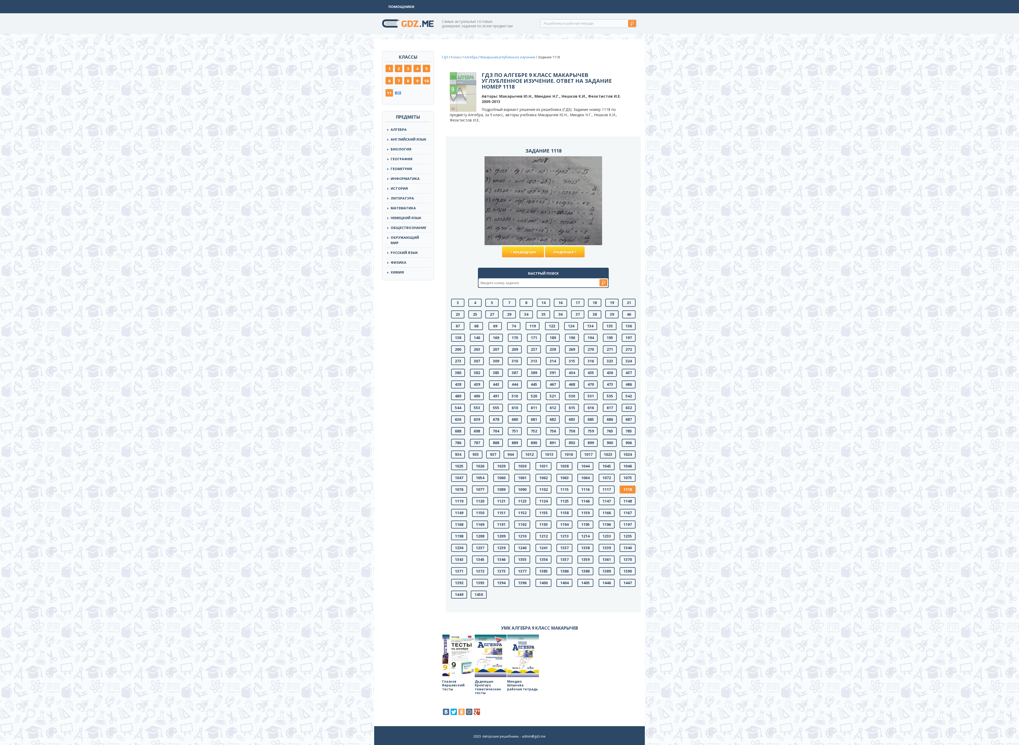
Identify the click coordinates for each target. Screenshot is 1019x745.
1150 (480, 512)
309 (496, 360)
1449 (459, 594)
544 (458, 407)
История (399, 188)
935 (475, 454)
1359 (585, 559)
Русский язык (404, 252)
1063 (564, 477)
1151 (501, 512)
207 (496, 349)
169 (496, 337)
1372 (480, 571)
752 (534, 431)
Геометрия (401, 168)
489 (458, 396)
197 (628, 337)
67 (458, 325)
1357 (564, 559)
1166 (606, 512)
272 (628, 349)
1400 (543, 582)
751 (515, 431)
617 (610, 407)
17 (578, 302)
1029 (501, 466)
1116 (585, 489)
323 (610, 360)
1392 (459, 582)
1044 (585, 466)
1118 (627, 489)
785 (628, 431)
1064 (585, 477)
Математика (403, 208)
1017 (588, 454)
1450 (478, 594)
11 (389, 93)
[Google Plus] (477, 712)
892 (572, 442)
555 (496, 407)
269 (572, 349)
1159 (585, 512)
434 (572, 372)
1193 (543, 524)
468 (572, 384)
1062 (543, 477)
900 (610, 442)
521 (553, 396)
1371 (459, 571)
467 (553, 384)
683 (572, 419)
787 (477, 442)
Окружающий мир (405, 240)
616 (591, 407)
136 (628, 325)
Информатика (405, 178)
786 (458, 442)
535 (610, 396)
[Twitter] (454, 712)
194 (591, 337)
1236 (459, 547)
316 (591, 360)
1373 (501, 571)
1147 (606, 501)
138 (458, 337)
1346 (501, 559)
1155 (543, 512)
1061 (522, 477)
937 (493, 454)
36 (560, 314)
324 (628, 360)
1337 (564, 547)
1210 (522, 536)
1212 (543, 536)
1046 (627, 466)
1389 (606, 571)
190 (572, 337)
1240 (522, 547)
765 (610, 431)
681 (534, 419)
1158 (564, 512)
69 (495, 325)
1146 (585, 501)
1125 (564, 501)
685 (591, 419)
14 (543, 302)
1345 (480, 559)
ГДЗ (445, 57)
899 (591, 442)
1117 (606, 489)
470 (591, 384)
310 (515, 360)
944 (510, 454)
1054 (480, 477)
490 (477, 396)
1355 (522, 559)
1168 (459, 524)
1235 (627, 536)
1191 (501, 524)
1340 (627, 547)
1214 (585, 536)
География (401, 159)
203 (477, 349)
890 (534, 442)
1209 (501, 536)
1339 (606, 547)
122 (552, 325)
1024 (627, 454)
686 (610, 419)
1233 (606, 536)
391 (553, 372)
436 (610, 372)
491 (496, 396)
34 (526, 314)
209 (515, 349)
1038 (564, 466)
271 (610, 349)
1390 (627, 571)
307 (477, 360)
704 (496, 431)
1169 (480, 524)
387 (515, 372)
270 (591, 349)
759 (591, 431)
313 (534, 360)
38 (595, 314)
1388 (585, 571)
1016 (568, 454)
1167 (627, 512)
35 (543, 314)
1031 (543, 466)
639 (477, 419)
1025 (459, 466)
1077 (480, 489)
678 (496, 419)
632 (628, 407)
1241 (543, 547)
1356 (543, 559)
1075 (627, 477)
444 (515, 384)
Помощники (401, 6)
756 (553, 431)
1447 (627, 582)
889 (515, 442)
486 (628, 384)
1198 (459, 536)
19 (612, 302)
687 (628, 419)
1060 (501, 477)
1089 (501, 489)
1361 (606, 559)
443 (496, 384)
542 (628, 396)
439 (477, 384)
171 (534, 337)
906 (628, 442)
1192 (522, 524)
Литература (402, 198)
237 (534, 349)
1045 (606, 466)
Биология (401, 149)
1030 (522, 466)
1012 (529, 454)
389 (534, 372)
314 (553, 360)
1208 (480, 536)
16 (560, 302)
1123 (522, 501)
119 (532, 325)
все (398, 92)
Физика (398, 262)
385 (496, 372)
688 (458, 431)
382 (477, 372)
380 (458, 372)
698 (477, 431)
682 (553, 419)
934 (458, 454)
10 (426, 80)
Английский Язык (408, 139)
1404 (564, 582)
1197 (627, 524)
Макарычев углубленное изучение (507, 57)
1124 (543, 501)
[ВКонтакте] (446, 712)
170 (515, 337)
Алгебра (399, 129)
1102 (543, 489)
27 (492, 314)
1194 (564, 524)
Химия (397, 272)
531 (591, 396)
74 (514, 325)
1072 (606, 477)
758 (572, 431)
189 (553, 337)
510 (515, 396)
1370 (627, 559)
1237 (480, 547)
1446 (606, 582)
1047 (459, 477)
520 (534, 396)
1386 (564, 571)
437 (628, 372)
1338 (585, 547)
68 (476, 325)
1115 (564, 489)
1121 (501, 501)
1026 (480, 466)
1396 (522, 582)
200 (458, 349)
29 (509, 314)
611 (534, 407)
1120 (480, 501)
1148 (627, 501)
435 (591, 372)
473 (610, 384)
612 (553, 407)
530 (572, 396)
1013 (549, 454)
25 (475, 314)
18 (595, 302)
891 (553, 442)
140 (477, 337)
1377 (522, 571)
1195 (585, 524)
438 (458, 384)
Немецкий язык (406, 217)
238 (553, 349)
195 (610, 337)
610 (515, 407)
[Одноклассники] (461, 712)
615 (572, 407)
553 (477, 407)
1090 (522, 489)
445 (534, 384)
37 (578, 314)
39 (612, 314)
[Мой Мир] (469, 712)
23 (458, 314)
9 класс (456, 57)
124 (571, 325)
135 (609, 325)
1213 (564, 536)
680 (515, 419)
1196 (606, 524)
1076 (459, 489)
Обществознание (408, 227)
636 (458, 419)
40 (629, 314)
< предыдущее (523, 252)
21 (629, 302)
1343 (459, 559)
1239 (501, 547)
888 (496, 442)
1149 (459, 512)
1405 (585, 582)
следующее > (565, 252)
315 (572, 360)
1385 (543, 571)
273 (458, 360)
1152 (522, 512)
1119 (459, 501)
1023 (608, 454)
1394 (501, 582)
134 (590, 325)
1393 (480, 582)
